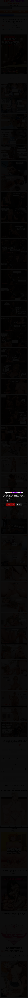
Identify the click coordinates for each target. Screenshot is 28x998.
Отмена (19, 504)
